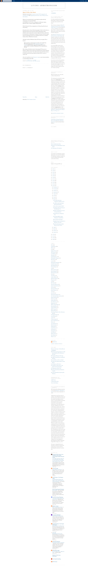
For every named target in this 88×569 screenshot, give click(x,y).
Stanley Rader (53, 300)
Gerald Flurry (53, 246)
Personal (52, 287)
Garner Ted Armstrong (55, 285)
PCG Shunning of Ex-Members (56, 148)
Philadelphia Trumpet (55, 258)
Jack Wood (53, 332)
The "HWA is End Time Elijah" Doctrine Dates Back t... (58, 204)
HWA (52, 247)
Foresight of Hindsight (56, 514)
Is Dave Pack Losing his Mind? (58, 206)
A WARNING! (53, 13)
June (54, 197)
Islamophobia (53, 330)
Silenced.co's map (36, 57)
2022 (53, 170)
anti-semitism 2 (53, 323)
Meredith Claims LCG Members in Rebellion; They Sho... (59, 221)
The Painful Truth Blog (56, 559)
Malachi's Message (54, 278)
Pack (52, 274)
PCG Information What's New (56, 368)
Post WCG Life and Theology (57, 497)
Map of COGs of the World (57, 219)
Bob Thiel (53, 282)
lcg (51, 249)
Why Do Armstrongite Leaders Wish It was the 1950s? (58, 224)
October (54, 190)
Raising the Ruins (54, 288)
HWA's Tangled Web (54, 304)
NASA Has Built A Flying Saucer (57, 515)
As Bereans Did (55, 468)
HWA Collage (53, 309)
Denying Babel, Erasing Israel (57, 469)
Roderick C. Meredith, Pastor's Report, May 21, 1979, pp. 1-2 (58, 110)
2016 (53, 180)
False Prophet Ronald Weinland (58, 489)
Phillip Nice (53, 303)
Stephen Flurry (53, 250)
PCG (52, 245)
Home (36, 97)
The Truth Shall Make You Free (56, 296)
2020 (53, 174)
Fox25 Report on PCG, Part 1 (56, 364)
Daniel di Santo (53, 324)
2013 (53, 185)
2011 (53, 236)
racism (52, 261)
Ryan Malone (53, 335)
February (55, 230)
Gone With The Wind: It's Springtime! (58, 542)
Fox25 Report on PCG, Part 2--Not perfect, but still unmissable (57, 366)
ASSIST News (53, 380)
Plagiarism (53, 280)
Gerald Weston (53, 327)
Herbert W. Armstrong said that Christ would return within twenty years (58, 26)
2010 (53, 237)
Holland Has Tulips (55, 550)
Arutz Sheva (53, 275)
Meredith (52, 255)
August (54, 193)
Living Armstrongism (44, 5)
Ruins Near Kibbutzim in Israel (57, 507)
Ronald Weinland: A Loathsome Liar (58, 525)
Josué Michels (53, 316)
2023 (53, 169)
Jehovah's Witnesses (54, 284)
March (54, 228)
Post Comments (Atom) (32, 99)
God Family (53, 329)
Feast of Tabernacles (54, 320)
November (55, 188)
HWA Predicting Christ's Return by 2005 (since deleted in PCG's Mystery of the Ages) (58, 353)
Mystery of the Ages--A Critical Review (58, 348)
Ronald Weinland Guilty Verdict (57, 533)
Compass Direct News (55, 381)
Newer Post (25, 97)
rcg (51, 268)
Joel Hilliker (53, 253)
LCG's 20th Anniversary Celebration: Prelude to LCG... (59, 201)
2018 (53, 177)
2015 (53, 182)
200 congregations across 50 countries (33, 44)
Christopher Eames (54, 314)
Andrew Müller (53, 277)
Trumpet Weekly (54, 307)
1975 (52, 291)
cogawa (52, 317)
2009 (53, 239)
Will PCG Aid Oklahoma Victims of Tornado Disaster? (59, 211)
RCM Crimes (54, 561)
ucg (51, 281)
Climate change (54, 319)
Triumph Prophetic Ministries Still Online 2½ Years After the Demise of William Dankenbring (58, 480)
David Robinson (54, 301)
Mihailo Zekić (53, 333)
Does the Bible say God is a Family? (57, 359)
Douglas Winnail (54, 297)
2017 (53, 179)
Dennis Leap (53, 298)
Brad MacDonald (54, 265)
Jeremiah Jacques (54, 263)
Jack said (54, 532)
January (54, 232)
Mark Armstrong (54, 269)
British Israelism (54, 272)
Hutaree (52, 322)
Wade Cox (53, 336)
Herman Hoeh (53, 310)
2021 (53, 172)
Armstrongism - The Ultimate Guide (57, 478)
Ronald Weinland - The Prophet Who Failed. (58, 524)
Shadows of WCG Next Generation (56, 556)
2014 (53, 184)
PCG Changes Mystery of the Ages (57, 355)
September (55, 192)
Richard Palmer (53, 266)
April (54, 227)
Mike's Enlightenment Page (56, 144)
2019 (53, 175)
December (55, 187)
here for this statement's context (58, 113)
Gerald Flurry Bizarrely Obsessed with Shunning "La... (59, 208)
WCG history (53, 252)
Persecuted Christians (55, 294)
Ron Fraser (53, 259)
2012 (53, 234)
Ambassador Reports (56, 541)
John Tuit (52, 293)
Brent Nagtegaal (54, 271)
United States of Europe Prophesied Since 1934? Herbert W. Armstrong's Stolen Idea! (57, 120)
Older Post (47, 97)
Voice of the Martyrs (54, 382)
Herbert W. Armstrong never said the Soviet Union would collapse (57, 35)
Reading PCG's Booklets (55, 262)
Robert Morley (53, 290)
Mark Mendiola (54, 306)
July (54, 195)
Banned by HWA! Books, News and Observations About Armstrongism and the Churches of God (58, 456)
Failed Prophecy (54, 256)
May (54, 198)
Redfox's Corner (55, 506)
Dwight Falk (53, 326)
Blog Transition (54, 490)
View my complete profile (56, 343)
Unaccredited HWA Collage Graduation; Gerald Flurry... (58, 217)
